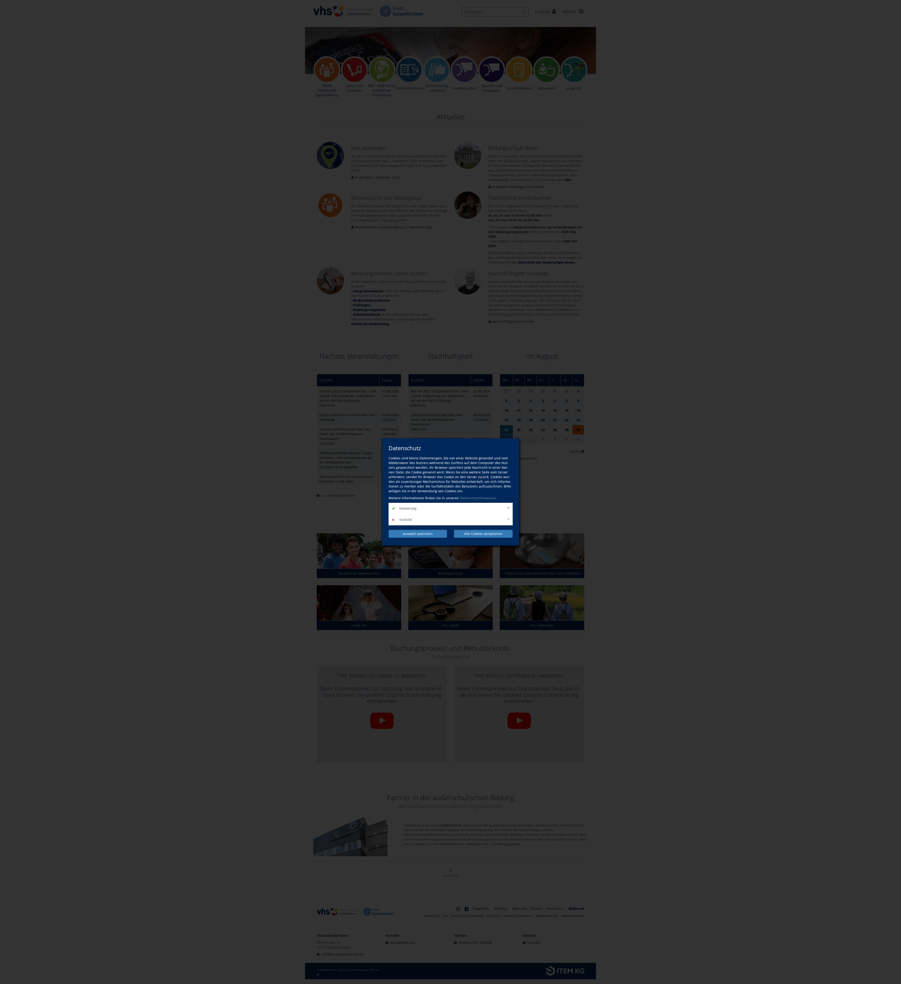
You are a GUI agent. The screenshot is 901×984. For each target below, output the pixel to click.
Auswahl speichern (418, 533)
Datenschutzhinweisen (478, 498)
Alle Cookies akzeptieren (483, 533)
